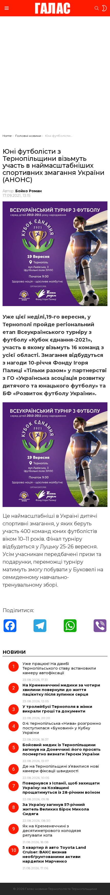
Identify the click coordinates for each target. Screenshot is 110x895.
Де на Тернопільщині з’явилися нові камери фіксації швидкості (61, 768)
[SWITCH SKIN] (104, 8)
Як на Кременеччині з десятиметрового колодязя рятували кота (52, 831)
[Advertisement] (55, 76)
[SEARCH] (97, 8)
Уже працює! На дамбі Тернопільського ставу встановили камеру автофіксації (59, 668)
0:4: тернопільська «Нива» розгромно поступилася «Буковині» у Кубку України (62, 728)
